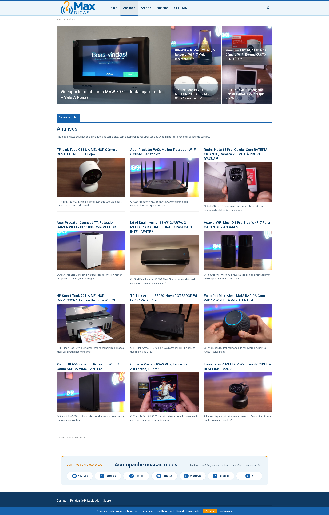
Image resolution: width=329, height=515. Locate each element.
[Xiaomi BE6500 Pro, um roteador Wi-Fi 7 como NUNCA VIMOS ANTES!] (91, 392)
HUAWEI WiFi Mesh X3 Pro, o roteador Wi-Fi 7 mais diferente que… (195, 55)
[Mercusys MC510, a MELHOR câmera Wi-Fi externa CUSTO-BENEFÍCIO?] (247, 45)
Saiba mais (226, 511)
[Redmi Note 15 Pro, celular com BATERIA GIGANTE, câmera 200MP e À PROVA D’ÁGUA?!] (238, 182)
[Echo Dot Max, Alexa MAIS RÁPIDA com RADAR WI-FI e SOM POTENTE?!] (238, 323)
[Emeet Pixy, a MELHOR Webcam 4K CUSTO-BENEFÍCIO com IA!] (238, 392)
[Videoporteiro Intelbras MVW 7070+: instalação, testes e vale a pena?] (113, 65)
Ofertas (180, 8)
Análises (129, 8)
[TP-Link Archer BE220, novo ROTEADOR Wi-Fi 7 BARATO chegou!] (164, 323)
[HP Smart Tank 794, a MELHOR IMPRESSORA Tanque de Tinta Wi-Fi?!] (91, 323)
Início (113, 8)
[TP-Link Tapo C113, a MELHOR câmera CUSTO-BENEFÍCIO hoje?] (91, 177)
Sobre (107, 500)
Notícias (162, 8)
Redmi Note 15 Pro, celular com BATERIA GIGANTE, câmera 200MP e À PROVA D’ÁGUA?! (236, 154)
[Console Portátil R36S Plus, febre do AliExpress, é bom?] (164, 392)
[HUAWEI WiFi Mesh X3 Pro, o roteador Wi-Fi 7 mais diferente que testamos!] (196, 45)
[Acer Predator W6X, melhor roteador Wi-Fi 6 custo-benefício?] (164, 177)
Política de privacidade (84, 500)
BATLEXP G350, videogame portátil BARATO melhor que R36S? (245, 94)
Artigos (146, 8)
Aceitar (209, 511)
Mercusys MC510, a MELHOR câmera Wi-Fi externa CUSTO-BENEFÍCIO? (246, 55)
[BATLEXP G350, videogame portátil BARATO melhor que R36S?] (247, 85)
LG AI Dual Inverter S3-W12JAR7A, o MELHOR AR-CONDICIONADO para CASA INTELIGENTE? (161, 227)
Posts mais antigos (72, 437)
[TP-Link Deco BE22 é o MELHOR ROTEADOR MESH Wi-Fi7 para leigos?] (196, 85)
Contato (61, 500)
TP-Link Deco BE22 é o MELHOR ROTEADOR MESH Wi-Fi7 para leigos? (193, 94)
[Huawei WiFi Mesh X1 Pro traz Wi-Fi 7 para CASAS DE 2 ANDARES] (238, 250)
